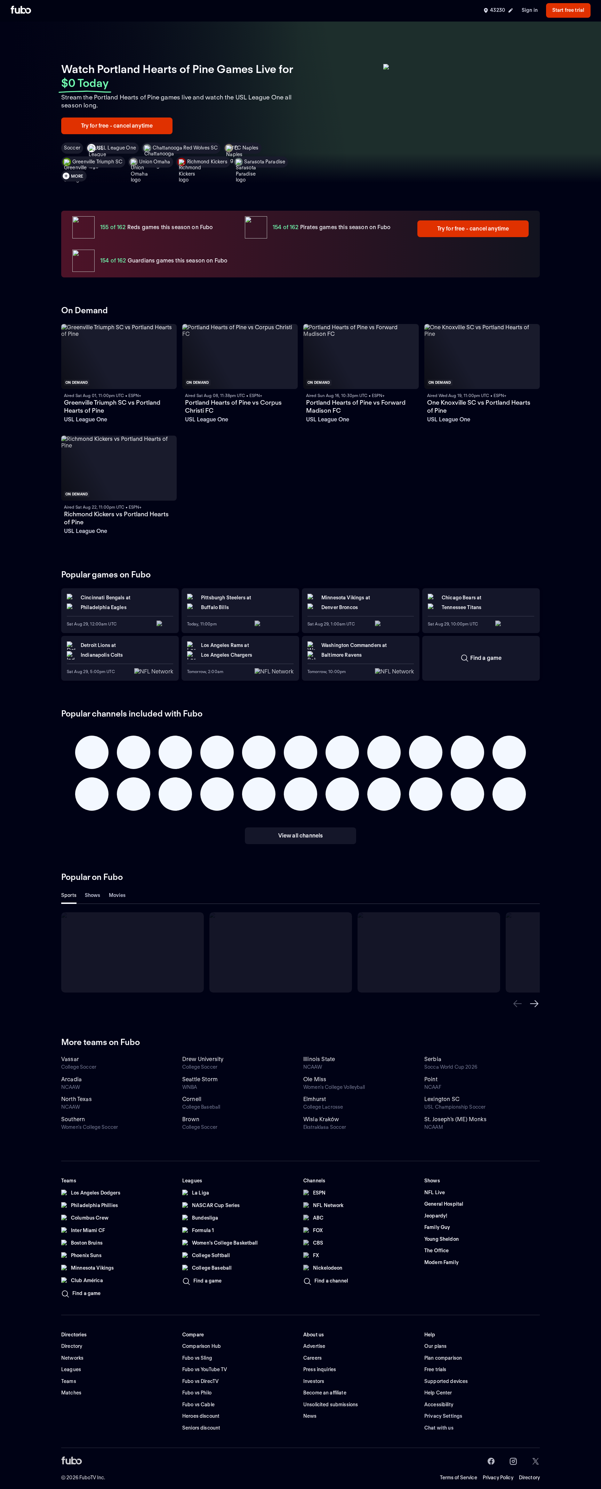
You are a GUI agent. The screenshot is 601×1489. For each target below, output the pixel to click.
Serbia (432, 1059)
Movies (117, 895)
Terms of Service (458, 1477)
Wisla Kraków (321, 1119)
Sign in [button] (530, 10)
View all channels (300, 835)
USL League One (116, 148)
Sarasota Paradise (264, 161)
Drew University (202, 1059)
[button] (517, 1003)
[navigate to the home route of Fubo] (20, 10)
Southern (73, 1119)
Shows (93, 895)
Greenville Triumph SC (97, 161)
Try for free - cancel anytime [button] (117, 125)
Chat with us (439, 1428)
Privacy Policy (498, 1477)
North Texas (76, 1099)
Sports (69, 895)
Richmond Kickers (207, 161)
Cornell (191, 1099)
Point (431, 1079)
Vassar (70, 1059)
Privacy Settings (443, 1416)
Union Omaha (154, 161)
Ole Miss (314, 1079)
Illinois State (319, 1059)
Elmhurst (314, 1099)
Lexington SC (441, 1099)
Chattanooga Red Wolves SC (185, 148)
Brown (190, 1119)
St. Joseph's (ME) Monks (455, 1119)
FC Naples (246, 148)
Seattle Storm (200, 1079)
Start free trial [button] (568, 10)
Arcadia (71, 1079)
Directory (529, 1477)
